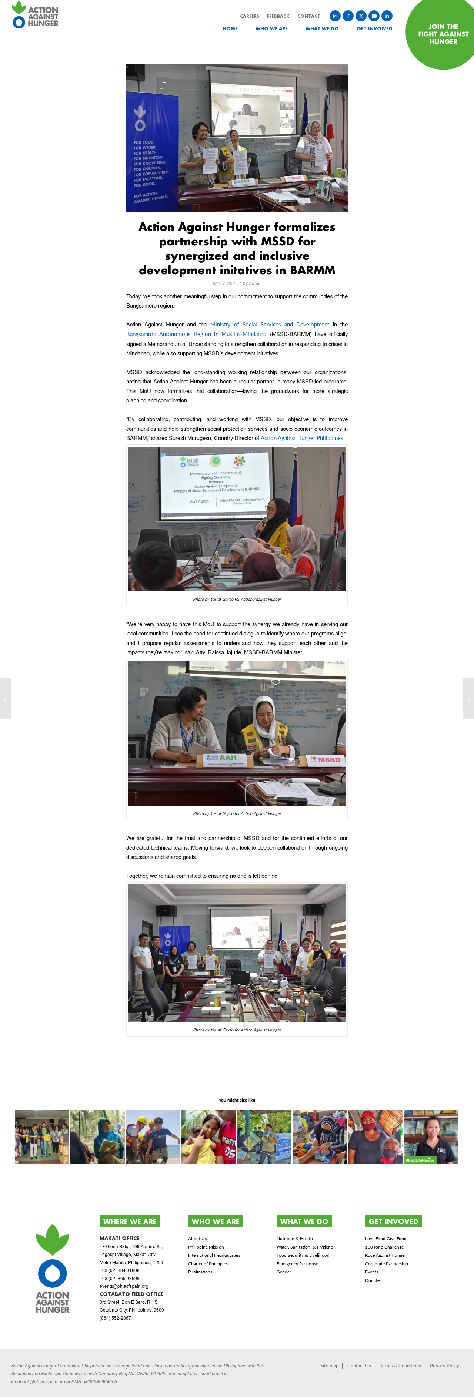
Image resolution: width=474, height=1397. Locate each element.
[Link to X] (361, 15)
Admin (255, 283)
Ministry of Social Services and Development (270, 324)
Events (371, 1272)
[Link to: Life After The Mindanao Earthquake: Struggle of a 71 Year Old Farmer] (375, 1137)
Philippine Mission (206, 1247)
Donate (372, 1280)
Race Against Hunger (385, 1255)
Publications (200, 1272)
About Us (197, 1238)
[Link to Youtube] (374, 15)
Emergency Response (297, 1263)
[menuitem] (224, 29)
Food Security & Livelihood (303, 1255)
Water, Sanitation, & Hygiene (305, 1247)
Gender (284, 1272)
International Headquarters (214, 1255)
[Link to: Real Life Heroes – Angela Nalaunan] (431, 1137)
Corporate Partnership (386, 1263)
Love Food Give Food (386, 1238)
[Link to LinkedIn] (387, 15)
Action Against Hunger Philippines (302, 437)
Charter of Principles (208, 1263)
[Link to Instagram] (335, 15)
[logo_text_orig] (36, 23)
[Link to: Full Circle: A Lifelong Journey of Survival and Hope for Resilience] (97, 1137)
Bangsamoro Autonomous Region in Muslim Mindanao (196, 333)
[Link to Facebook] (348, 15)
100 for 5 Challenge (384, 1247)
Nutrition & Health (295, 1238)
